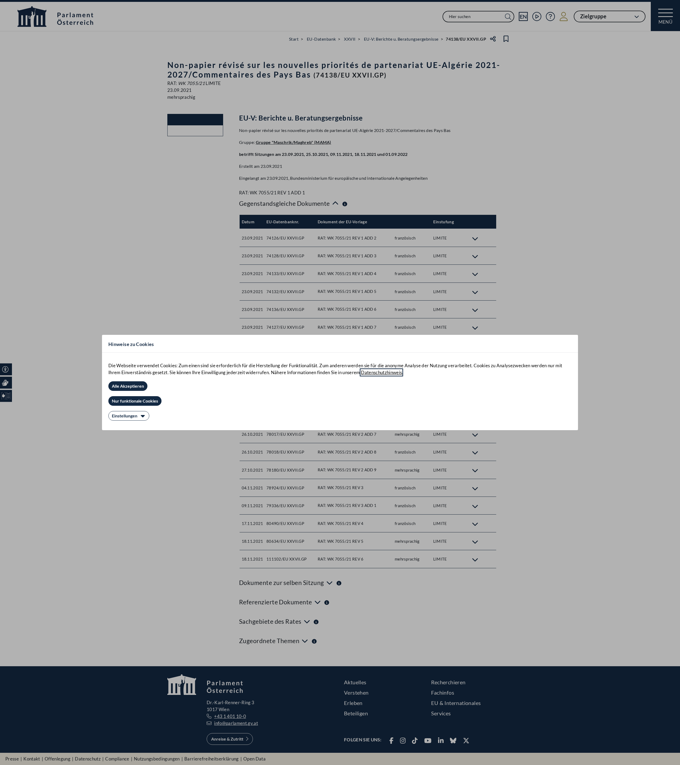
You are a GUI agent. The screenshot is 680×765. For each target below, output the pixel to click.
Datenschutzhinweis (381, 372)
